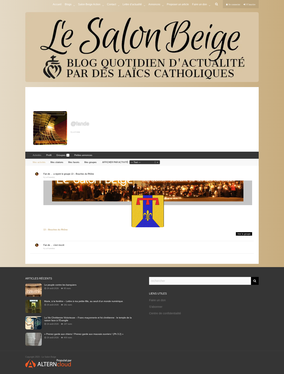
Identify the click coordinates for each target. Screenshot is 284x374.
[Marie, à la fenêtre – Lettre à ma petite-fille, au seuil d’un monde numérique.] (33, 312)
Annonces (154, 4)
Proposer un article (178, 4)
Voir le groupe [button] (243, 234)
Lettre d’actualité (132, 4)
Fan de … (48, 174)
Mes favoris (73, 162)
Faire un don (157, 300)
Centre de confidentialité (165, 313)
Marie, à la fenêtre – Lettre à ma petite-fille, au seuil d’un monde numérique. (83, 301)
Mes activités (39, 162)
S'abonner (155, 306)
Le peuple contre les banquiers (60, 284)
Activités (37, 155)
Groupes (62, 155)
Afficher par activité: (115, 162)
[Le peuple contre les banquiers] (33, 295)
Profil (48, 155)
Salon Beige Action (89, 4)
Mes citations (56, 162)
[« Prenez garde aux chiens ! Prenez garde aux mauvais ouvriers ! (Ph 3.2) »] (33, 344)
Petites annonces (83, 155)
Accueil (57, 4)
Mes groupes (90, 162)
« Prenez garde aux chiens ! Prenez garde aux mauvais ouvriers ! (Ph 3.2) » (83, 334)
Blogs (68, 4)
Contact (111, 4)
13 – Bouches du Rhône (82, 174)
